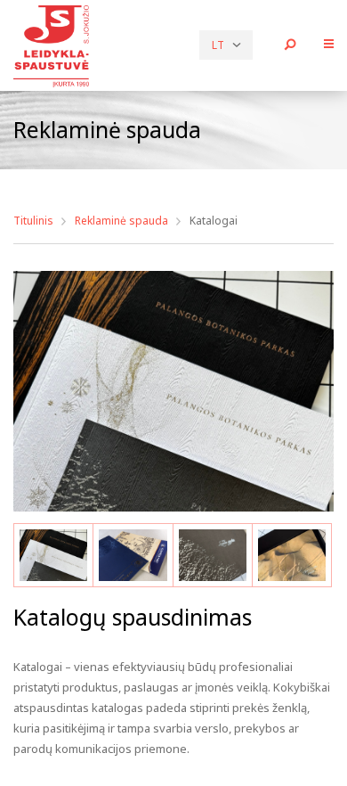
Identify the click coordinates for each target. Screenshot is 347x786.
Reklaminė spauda (121, 220)
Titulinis (33, 220)
